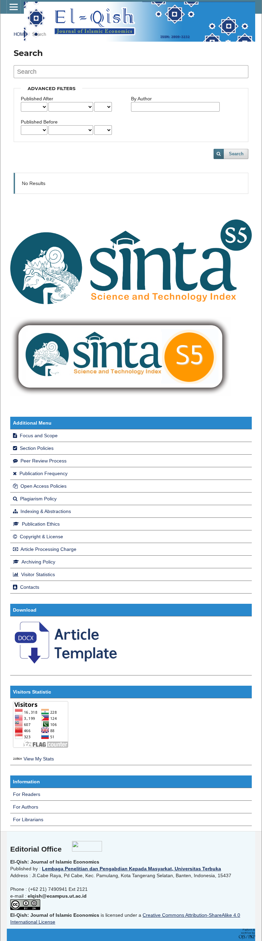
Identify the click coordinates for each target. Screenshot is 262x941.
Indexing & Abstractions (45, 511)
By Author (141, 98)
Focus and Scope (38, 435)
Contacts (29, 587)
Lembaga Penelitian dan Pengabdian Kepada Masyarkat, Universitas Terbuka (131, 868)
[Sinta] (120, 394)
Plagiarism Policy (38, 498)
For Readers (26, 794)
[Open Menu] (13, 7)
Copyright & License (40, 536)
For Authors (25, 807)
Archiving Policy (37, 562)
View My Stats (39, 758)
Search (236, 153)
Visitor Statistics (37, 574)
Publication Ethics (40, 524)
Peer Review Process (43, 461)
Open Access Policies (43, 486)
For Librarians (28, 819)
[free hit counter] (17, 758)
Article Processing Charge (47, 549)
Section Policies (36, 448)
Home (20, 34)
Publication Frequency (43, 473)
